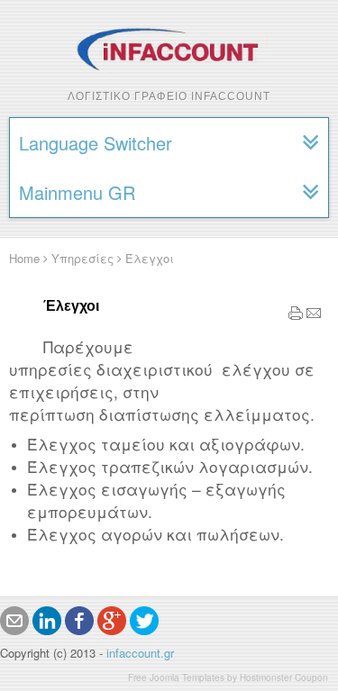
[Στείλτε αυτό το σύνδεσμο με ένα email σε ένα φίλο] (313, 315)
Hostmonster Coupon (284, 677)
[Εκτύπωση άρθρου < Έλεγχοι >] (295, 315)
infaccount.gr (140, 652)
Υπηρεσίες (82, 258)
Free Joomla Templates (176, 677)
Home (24, 258)
